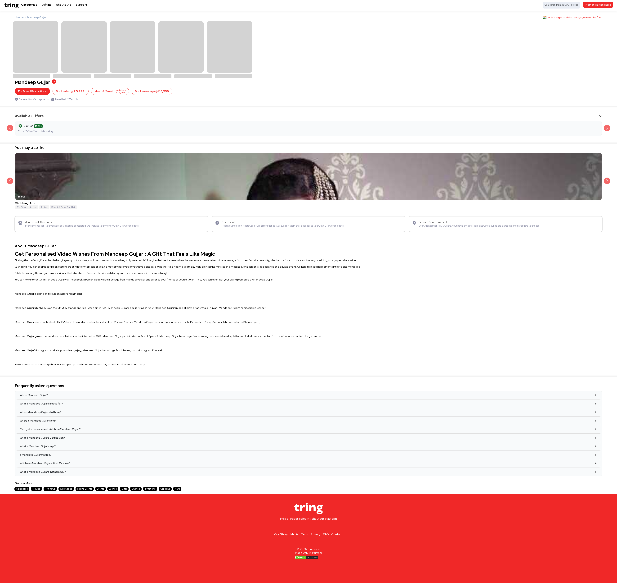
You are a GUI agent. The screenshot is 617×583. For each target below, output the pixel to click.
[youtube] (313, 526)
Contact (337, 534)
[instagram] (298, 526)
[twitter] (308, 526)
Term (304, 534)
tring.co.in (314, 549)
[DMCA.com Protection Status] (306, 557)
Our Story (281, 534)
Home (20, 17)
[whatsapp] (318, 526)
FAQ (326, 534)
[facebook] (303, 526)
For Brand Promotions (32, 91)
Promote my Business (598, 4)
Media (294, 534)
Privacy (315, 534)
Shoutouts (63, 4)
